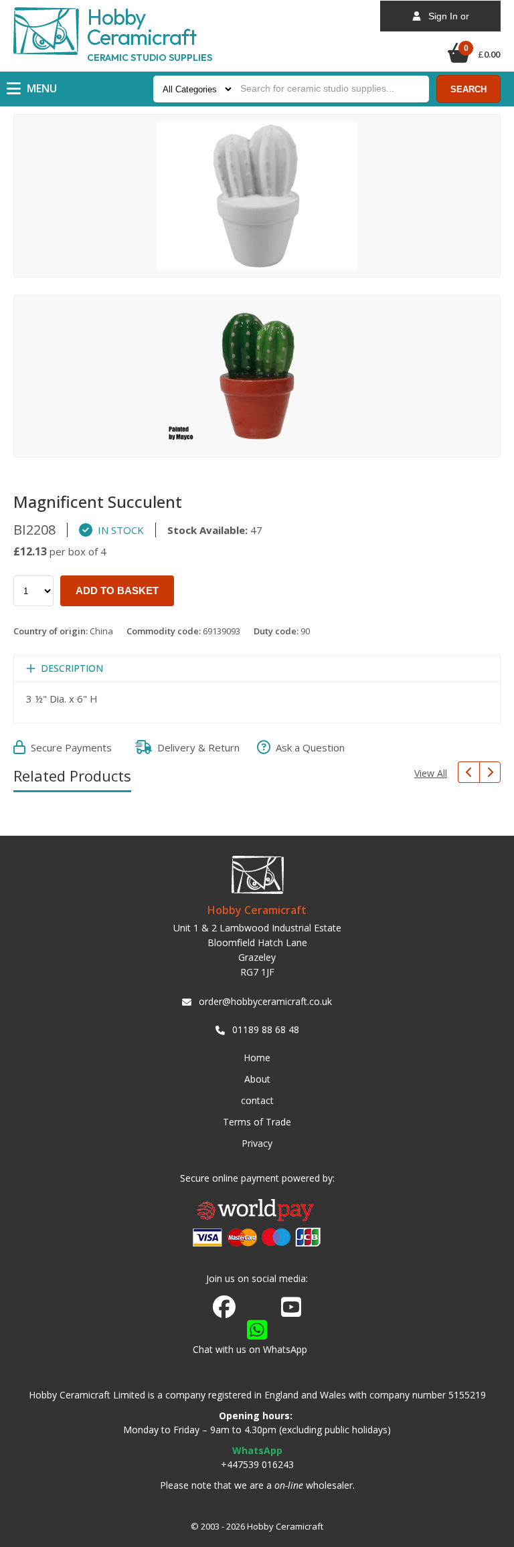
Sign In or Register (444, 21)
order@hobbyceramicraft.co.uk (265, 1001)
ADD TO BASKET (117, 590)
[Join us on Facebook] (224, 1307)
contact (257, 1100)
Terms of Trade (257, 1121)
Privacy (257, 1143)
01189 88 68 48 (265, 1029)
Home (257, 1057)
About (257, 1079)
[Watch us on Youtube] (291, 1311)
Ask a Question (307, 747)
